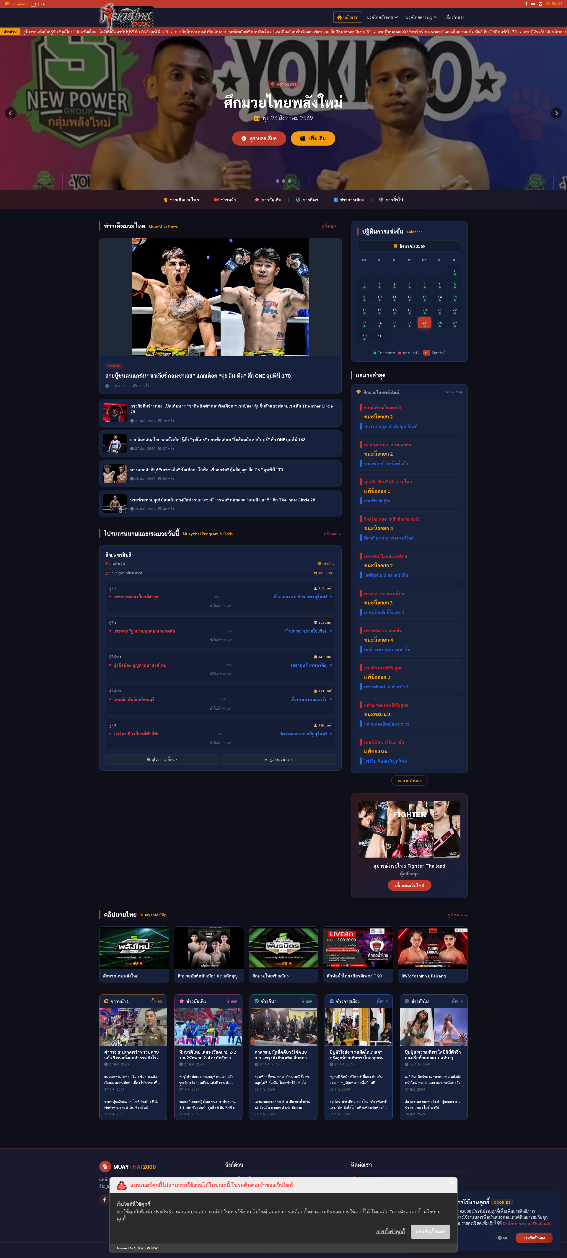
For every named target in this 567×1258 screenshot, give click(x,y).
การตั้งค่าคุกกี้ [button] (390, 1231)
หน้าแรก (351, 17)
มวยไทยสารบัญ (419, 17)
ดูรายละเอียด (263, 138)
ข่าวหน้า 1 (230, 199)
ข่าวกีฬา (310, 199)
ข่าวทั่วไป (394, 199)
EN (43, 3)
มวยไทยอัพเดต (380, 17)
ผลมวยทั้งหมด (409, 780)
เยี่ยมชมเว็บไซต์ (409, 885)
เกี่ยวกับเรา (455, 17)
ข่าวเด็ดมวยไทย (184, 199)
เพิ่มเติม (316, 138)
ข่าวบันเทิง (271, 199)
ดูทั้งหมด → (332, 226)
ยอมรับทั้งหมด (430, 1231)
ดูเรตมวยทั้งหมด (281, 759)
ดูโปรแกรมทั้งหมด (164, 759)
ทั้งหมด (156, 1001)
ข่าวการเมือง (352, 199)
